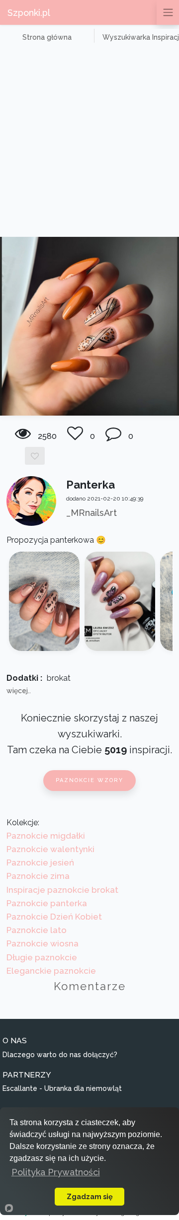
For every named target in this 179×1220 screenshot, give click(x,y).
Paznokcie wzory (89, 780)
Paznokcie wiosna (42, 943)
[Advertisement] (89, 142)
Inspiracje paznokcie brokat (62, 890)
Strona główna (47, 37)
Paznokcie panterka (46, 903)
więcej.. (18, 691)
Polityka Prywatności (55, 1172)
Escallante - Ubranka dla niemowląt (62, 1088)
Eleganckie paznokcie (51, 971)
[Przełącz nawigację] (168, 12)
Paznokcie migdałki (45, 836)
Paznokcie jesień (40, 862)
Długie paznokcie (41, 957)
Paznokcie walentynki (50, 849)
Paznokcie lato (36, 930)
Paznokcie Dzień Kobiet (54, 917)
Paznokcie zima (38, 876)
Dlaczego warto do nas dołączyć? (59, 1055)
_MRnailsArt (91, 512)
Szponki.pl (28, 12)
